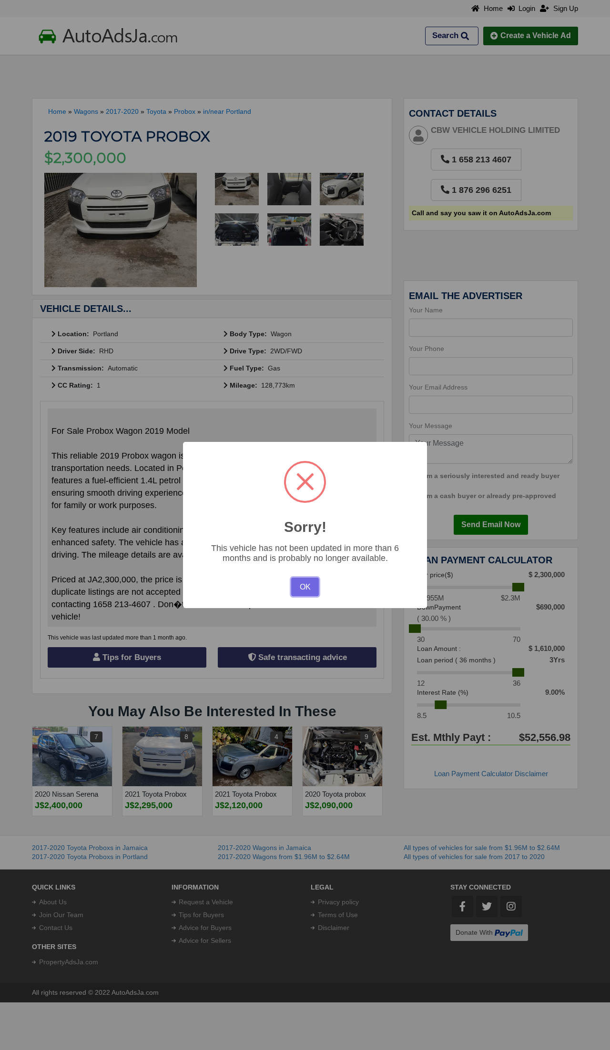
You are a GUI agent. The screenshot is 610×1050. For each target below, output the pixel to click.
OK (305, 587)
